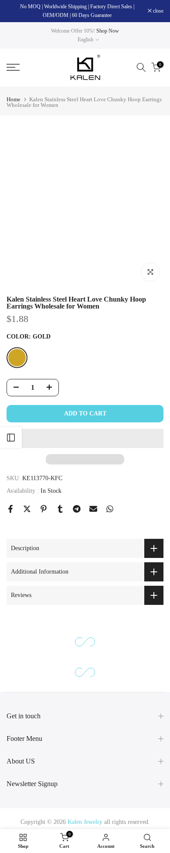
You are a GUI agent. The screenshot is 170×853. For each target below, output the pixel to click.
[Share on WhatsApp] (110, 509)
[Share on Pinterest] (44, 509)
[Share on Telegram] (77, 509)
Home (13, 99)
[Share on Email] (93, 509)
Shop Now (107, 31)
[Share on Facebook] (10, 509)
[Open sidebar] (11, 437)
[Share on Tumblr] (60, 509)
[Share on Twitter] (27, 509)
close (157, 10)
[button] (85, 438)
